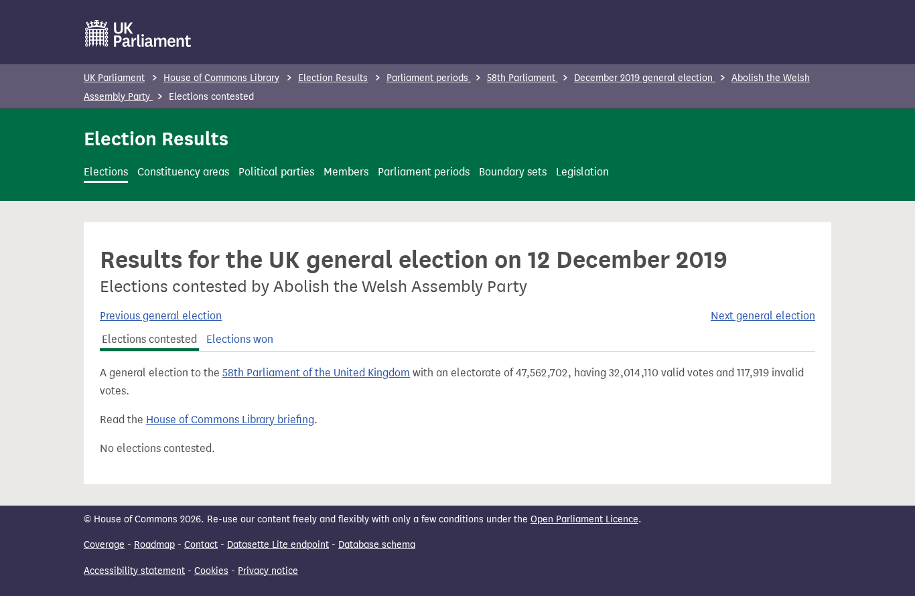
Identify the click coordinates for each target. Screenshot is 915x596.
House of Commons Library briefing (230, 419)
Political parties (276, 171)
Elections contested (149, 339)
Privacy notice (268, 571)
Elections (106, 171)
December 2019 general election (644, 78)
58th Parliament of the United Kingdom (316, 372)
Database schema (376, 544)
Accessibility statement (134, 571)
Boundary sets (513, 171)
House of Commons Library (221, 78)
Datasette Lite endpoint (278, 544)
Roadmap (154, 544)
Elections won (239, 339)
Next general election (763, 315)
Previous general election (161, 315)
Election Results (333, 78)
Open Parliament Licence (584, 519)
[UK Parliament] (138, 33)
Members (346, 171)
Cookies (211, 571)
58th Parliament (522, 78)
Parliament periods (428, 78)
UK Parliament (114, 78)
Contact (201, 544)
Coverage (104, 544)
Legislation (582, 171)
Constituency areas (183, 171)
